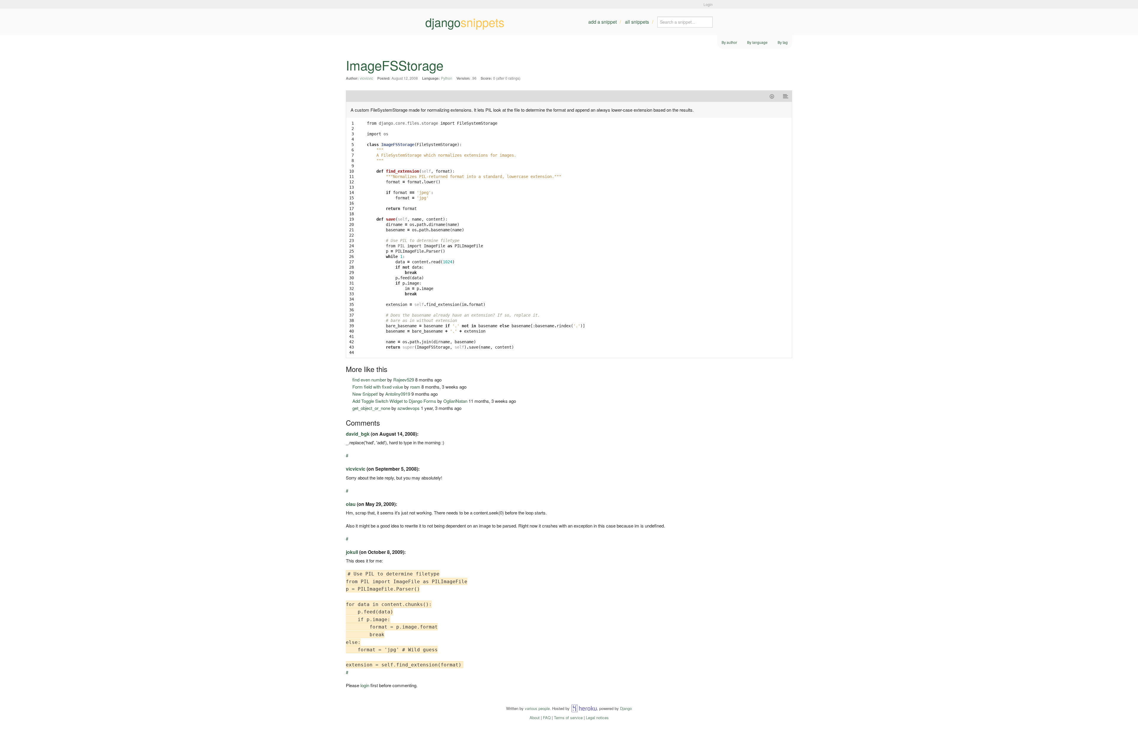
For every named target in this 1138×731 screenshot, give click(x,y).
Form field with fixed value (377, 387)
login (364, 685)
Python (446, 78)
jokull (352, 552)
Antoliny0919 (397, 394)
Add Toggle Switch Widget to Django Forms (394, 401)
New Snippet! (365, 394)
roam (415, 387)
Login (708, 4)
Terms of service (568, 717)
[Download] (771, 96)
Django (626, 708)
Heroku (584, 708)
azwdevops (408, 408)
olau (351, 504)
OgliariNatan (455, 401)
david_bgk (358, 433)
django (464, 22)
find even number (369, 379)
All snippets (637, 21)
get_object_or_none (371, 408)
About (535, 717)
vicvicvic (366, 78)
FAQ (547, 717)
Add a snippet (602, 21)
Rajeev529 (403, 379)
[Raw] (785, 96)
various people (537, 708)
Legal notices (597, 717)
